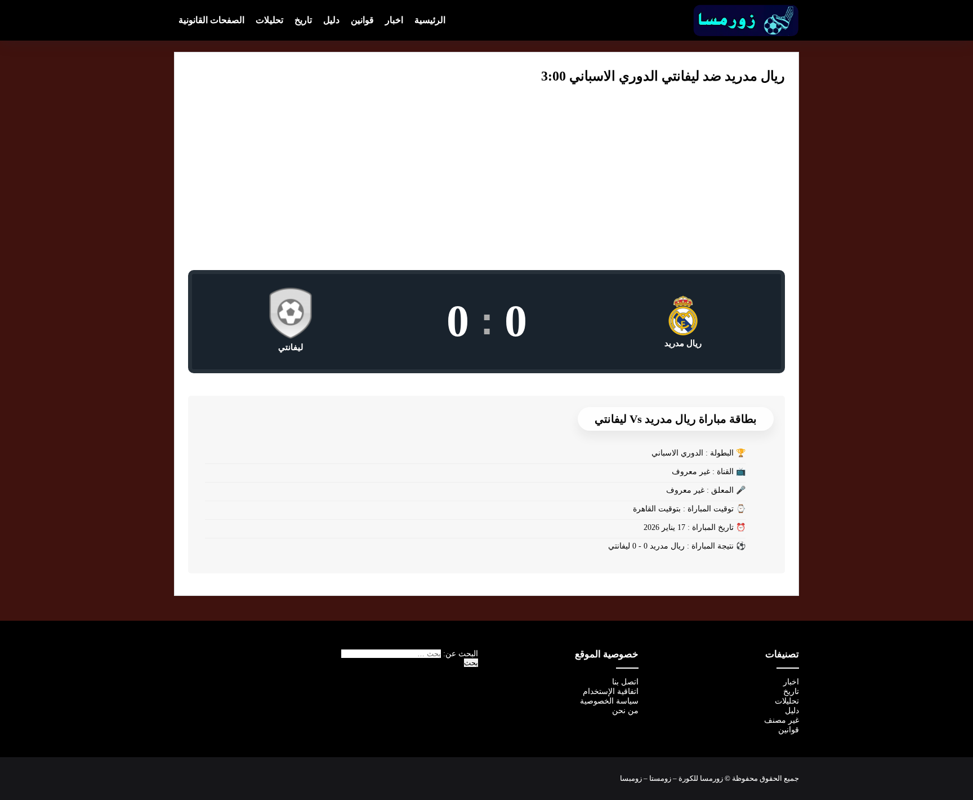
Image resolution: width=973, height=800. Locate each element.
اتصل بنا (625, 682)
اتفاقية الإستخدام (611, 691)
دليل (331, 20)
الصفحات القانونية (211, 20)
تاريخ (303, 20)
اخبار (394, 20)
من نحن (625, 710)
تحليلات (269, 20)
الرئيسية (429, 20)
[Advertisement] (486, 185)
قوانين (362, 20)
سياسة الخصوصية (609, 701)
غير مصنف (781, 720)
